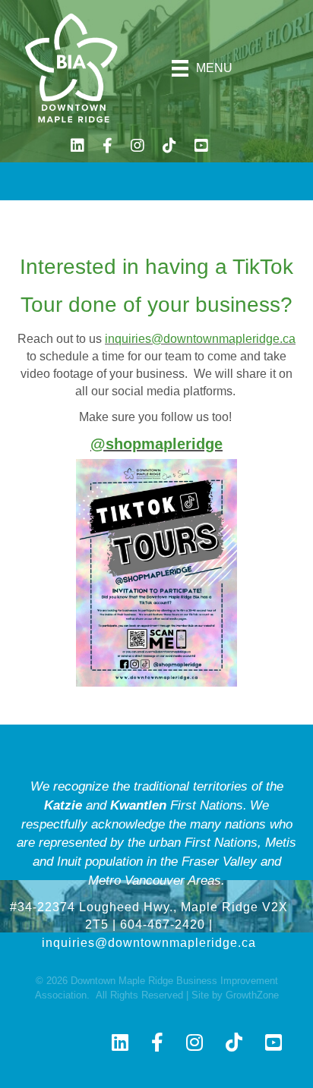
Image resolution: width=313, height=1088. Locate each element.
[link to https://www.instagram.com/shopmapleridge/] (137, 147)
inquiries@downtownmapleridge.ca (200, 338)
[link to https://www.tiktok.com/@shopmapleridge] (169, 147)
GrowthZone (252, 995)
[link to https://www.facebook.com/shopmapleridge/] (107, 147)
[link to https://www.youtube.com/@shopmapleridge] (201, 147)
